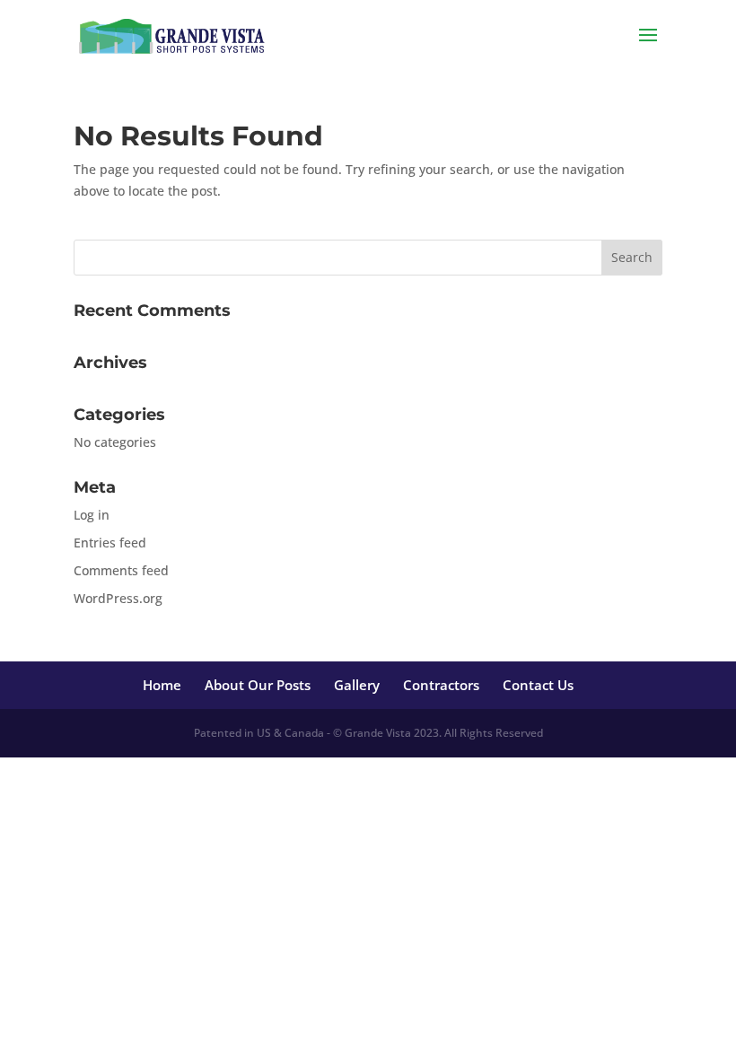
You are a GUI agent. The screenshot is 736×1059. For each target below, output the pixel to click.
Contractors (441, 685)
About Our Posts (258, 685)
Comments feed (121, 570)
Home (162, 685)
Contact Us (538, 685)
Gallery (357, 685)
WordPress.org (118, 598)
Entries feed (110, 542)
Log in (92, 514)
